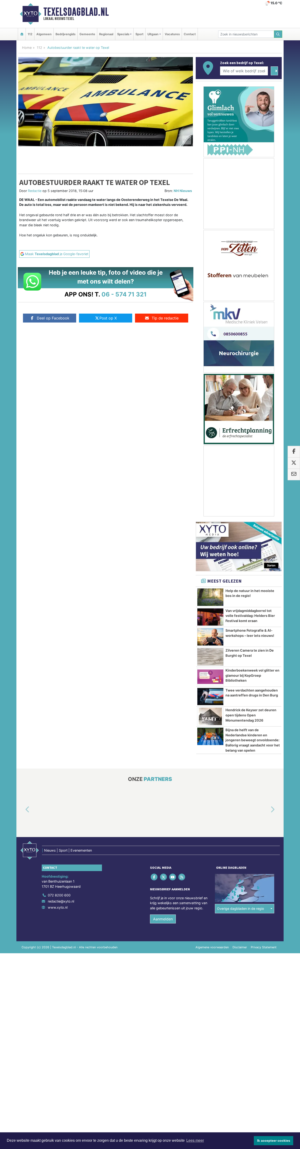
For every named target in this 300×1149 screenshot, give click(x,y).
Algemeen (44, 34)
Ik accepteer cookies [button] (273, 1140)
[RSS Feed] (182, 877)
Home (27, 48)
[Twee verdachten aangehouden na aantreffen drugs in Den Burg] (210, 697)
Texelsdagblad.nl (76, 12)
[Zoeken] (278, 34)
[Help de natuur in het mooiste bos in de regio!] (210, 597)
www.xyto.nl (58, 907)
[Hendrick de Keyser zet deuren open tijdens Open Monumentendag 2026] (210, 716)
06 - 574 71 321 (124, 294)
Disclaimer (239, 947)
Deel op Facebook (53, 318)
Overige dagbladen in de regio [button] (240, 909)
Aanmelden (163, 919)
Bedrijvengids (65, 34)
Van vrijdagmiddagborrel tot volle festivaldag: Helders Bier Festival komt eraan (250, 616)
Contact (190, 34)
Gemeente (87, 34)
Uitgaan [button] (152, 34)
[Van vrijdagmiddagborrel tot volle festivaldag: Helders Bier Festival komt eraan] (210, 617)
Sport (139, 34)
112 (30, 34)
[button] (22, 809)
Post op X (108, 318)
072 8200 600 (59, 895)
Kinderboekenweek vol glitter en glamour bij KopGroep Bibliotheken (252, 675)
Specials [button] (123, 34)
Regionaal (106, 34)
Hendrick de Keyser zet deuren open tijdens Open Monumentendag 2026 (250, 715)
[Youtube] (172, 877)
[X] (163, 877)
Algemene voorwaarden (212, 947)
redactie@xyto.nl (61, 901)
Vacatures (172, 34)
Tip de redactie (165, 318)
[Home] (22, 34)
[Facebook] (154, 877)
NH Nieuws (183, 191)
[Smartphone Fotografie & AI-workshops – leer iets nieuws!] (210, 637)
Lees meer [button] (195, 1140)
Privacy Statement (264, 947)
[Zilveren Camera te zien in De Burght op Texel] (210, 657)
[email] (294, 474)
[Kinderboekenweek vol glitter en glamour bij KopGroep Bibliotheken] (210, 677)
